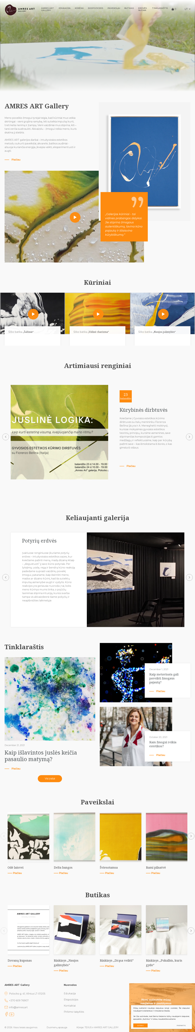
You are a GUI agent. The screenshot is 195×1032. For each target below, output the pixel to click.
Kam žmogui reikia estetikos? (162, 744)
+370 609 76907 (19, 1000)
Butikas (129, 8)
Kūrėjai (79, 8)
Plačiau (16, 159)
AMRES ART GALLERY (47, 9)
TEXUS (88, 1027)
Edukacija (65, 8)
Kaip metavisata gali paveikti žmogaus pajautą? (164, 678)
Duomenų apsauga (57, 1027)
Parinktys (181, 1025)
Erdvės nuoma (142, 9)
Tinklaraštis (160, 8)
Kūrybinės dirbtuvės (143, 410)
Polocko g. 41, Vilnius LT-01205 (27, 993)
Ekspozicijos (95, 8)
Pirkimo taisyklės (74, 1011)
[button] (5, 437)
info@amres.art (18, 1007)
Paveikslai (114, 8)
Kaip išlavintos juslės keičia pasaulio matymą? (41, 755)
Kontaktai (70, 1005)
